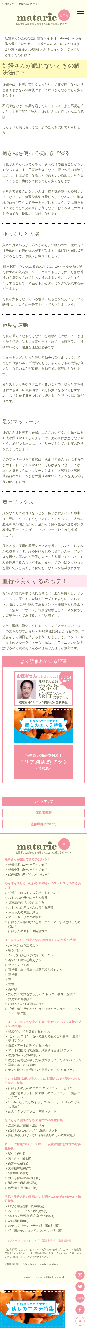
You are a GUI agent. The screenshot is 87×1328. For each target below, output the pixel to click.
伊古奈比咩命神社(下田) (24, 1178)
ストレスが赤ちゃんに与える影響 (30, 907)
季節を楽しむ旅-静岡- (22, 1065)
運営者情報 (43, 812)
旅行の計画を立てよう (23, 945)
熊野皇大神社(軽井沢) (22, 1188)
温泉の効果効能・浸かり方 (26, 1125)
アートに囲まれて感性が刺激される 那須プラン (40, 1050)
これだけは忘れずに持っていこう (30, 955)
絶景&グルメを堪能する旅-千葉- (29, 1031)
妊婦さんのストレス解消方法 (27, 931)
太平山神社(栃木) (19, 1168)
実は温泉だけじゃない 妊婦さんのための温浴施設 (41, 1135)
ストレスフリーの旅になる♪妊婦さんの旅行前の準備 (40, 940)
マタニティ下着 (18, 965)
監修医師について (44, 824)
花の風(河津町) (18, 1221)
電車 (11, 984)
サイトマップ (43, 801)
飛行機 (12, 974)
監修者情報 (64, 1240)
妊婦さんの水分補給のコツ (26, 1004)
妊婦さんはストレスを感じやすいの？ (33, 892)
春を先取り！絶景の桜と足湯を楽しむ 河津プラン (41, 1070)
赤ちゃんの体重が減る (23, 912)
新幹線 (12, 989)
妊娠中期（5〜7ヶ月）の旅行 (28, 869)
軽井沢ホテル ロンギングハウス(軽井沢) (35, 1230)
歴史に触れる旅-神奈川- (24, 1055)
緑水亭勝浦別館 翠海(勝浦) (26, 1206)
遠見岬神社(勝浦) (19, 1158)
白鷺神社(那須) (18, 1163)
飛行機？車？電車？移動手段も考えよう (35, 970)
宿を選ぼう (15, 950)
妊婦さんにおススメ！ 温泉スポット (32, 1130)
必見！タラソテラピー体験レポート (32, 1111)
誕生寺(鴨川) (16, 1153)
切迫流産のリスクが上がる (26, 902)
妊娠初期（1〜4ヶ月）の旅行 (28, 864)
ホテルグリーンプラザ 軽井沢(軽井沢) (33, 1225)
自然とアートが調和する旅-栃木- (30, 1045)
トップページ (12, 1240)
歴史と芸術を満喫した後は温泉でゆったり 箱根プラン (44, 1060)
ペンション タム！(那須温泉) (27, 1211)
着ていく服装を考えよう (24, 960)
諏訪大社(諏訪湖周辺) (22, 1183)
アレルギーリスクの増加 (24, 917)
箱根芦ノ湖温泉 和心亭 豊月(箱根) (31, 1216)
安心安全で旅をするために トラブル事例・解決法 (41, 994)
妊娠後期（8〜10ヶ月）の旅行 (28, 874)
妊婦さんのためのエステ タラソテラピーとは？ (40, 1088)
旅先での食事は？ (20, 999)
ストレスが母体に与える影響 (27, 897)
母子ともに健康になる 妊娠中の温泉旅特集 (34, 1120)
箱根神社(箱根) (18, 1173)
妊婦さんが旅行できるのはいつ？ (27, 859)
